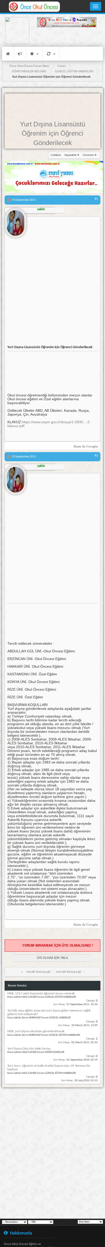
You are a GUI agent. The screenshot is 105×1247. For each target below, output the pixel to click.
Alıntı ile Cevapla (85, 446)
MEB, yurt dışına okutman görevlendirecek (35, 1031)
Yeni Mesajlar (19, 54)
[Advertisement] (67, 37)
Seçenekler (70, 155)
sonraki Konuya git (68, 971)
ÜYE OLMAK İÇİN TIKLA (52, 958)
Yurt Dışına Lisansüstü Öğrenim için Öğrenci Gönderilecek (52, 133)
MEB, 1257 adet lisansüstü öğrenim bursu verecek (41, 993)
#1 (96, 199)
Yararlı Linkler (34, 54)
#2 (96, 455)
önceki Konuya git (38, 971)
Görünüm (88, 155)
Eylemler (51, 54)
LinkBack (56, 155)
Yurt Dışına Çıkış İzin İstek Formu (28, 1048)
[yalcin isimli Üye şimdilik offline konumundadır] (15, 221)
